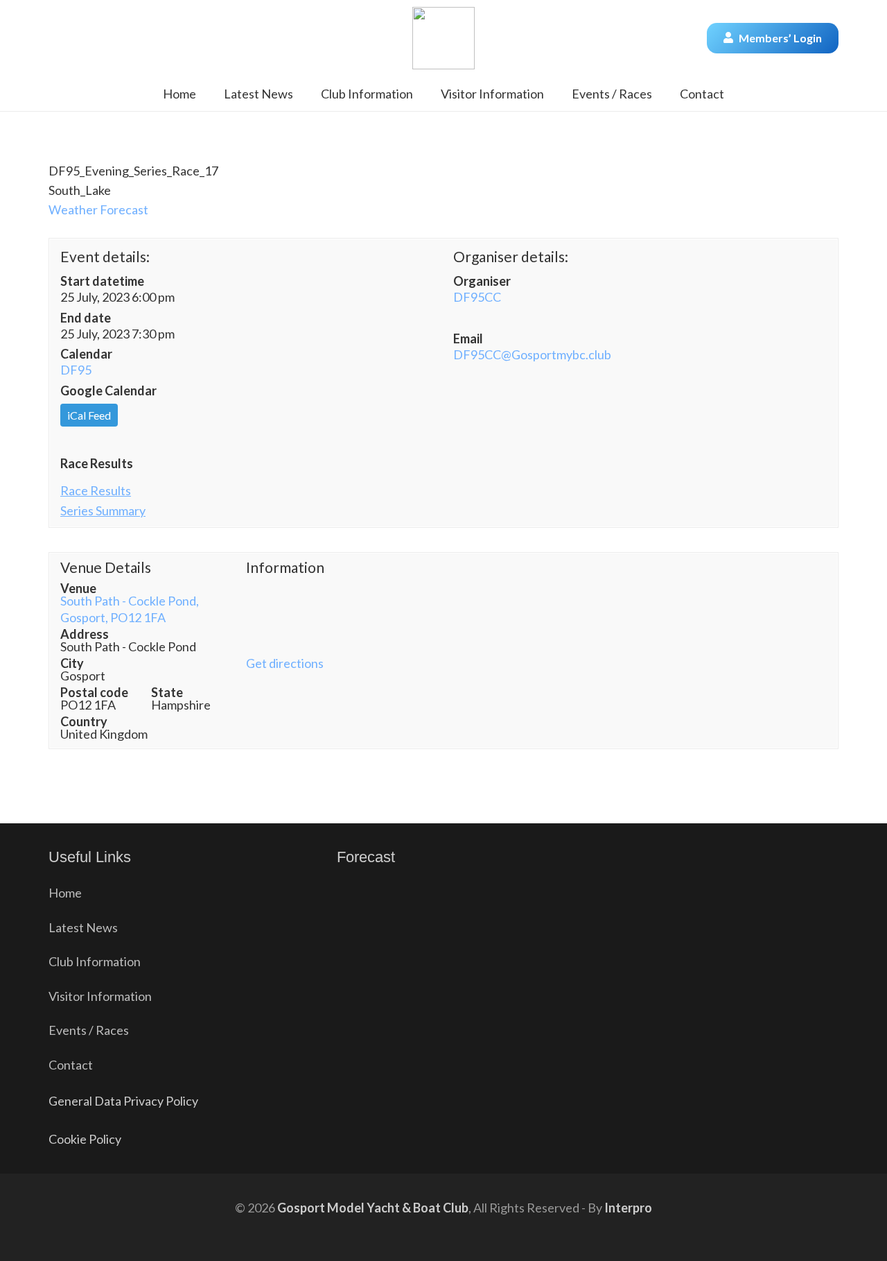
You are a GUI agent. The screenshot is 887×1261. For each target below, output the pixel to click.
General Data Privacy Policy (123, 1100)
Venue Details (105, 567)
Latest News (83, 927)
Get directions (285, 663)
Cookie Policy (85, 1139)
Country (83, 721)
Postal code (94, 692)
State (167, 692)
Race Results (96, 463)
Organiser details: (510, 256)
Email (468, 338)
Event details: (105, 256)
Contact (71, 1064)
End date (85, 317)
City (72, 663)
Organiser (482, 281)
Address (84, 634)
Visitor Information (100, 996)
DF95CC (477, 296)
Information (285, 567)
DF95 (75, 369)
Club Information (95, 961)
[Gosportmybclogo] (443, 38)
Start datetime (102, 281)
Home (65, 892)
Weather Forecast (98, 209)
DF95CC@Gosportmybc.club (532, 354)
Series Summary (103, 510)
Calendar (86, 353)
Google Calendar (108, 390)
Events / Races (89, 1030)
